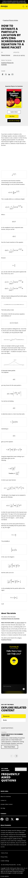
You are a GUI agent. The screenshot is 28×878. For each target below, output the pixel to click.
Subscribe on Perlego (14, 120)
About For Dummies (6, 796)
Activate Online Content (7, 804)
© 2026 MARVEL (5, 876)
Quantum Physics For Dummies (7, 63)
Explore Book (14, 112)
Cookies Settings (5, 860)
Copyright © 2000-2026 (6, 868)
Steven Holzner (5, 55)
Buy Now (12, 116)
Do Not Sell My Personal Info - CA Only (11, 864)
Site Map (3, 808)
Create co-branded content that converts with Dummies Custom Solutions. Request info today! (14, 1)
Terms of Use (4, 853)
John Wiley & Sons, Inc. (20, 868)
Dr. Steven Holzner (19, 622)
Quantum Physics (6, 639)
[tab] (13, 716)
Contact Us (3, 800)
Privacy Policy (4, 857)
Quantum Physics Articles (10, 20)
